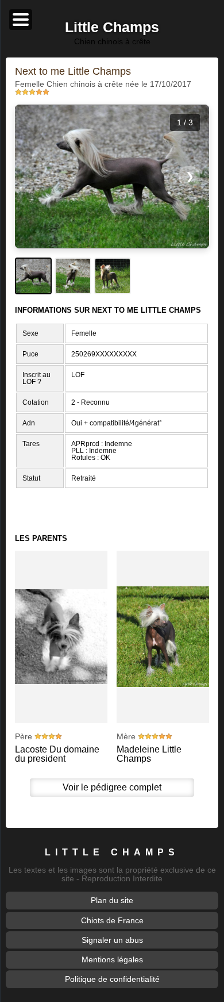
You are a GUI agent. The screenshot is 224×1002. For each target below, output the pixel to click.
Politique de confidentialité (112, 979)
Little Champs (112, 852)
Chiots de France (112, 920)
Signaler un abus (112, 940)
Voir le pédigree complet (112, 787)
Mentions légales (112, 959)
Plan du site (112, 900)
